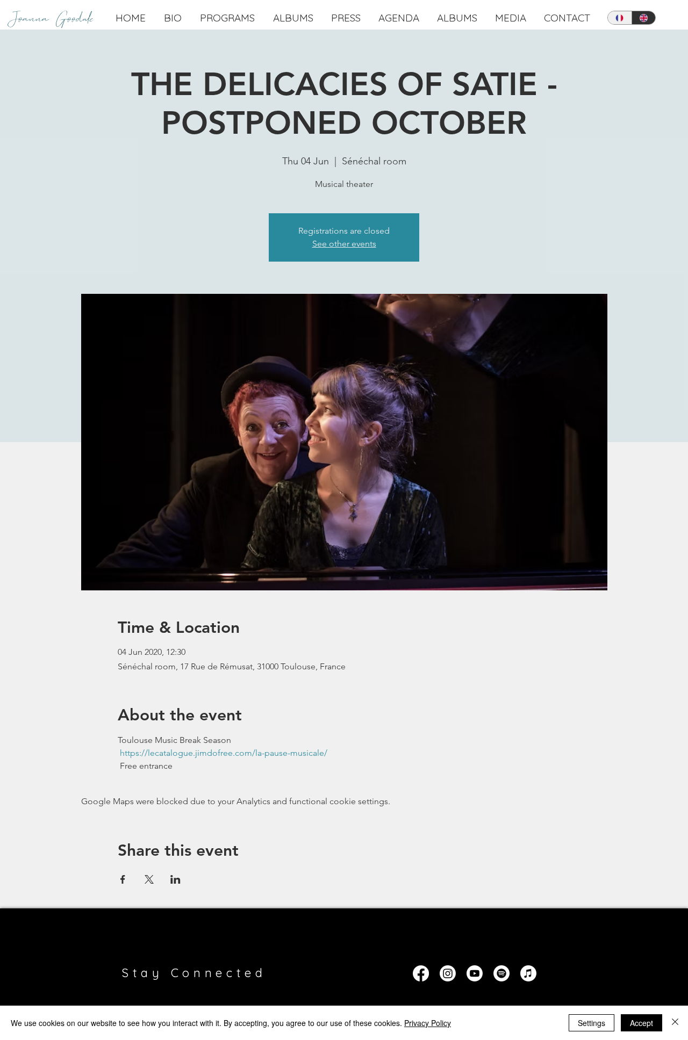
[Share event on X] (149, 879)
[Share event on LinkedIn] (175, 879)
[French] (620, 17)
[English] (644, 17)
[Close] (675, 1022)
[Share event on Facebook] (123, 879)
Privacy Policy (427, 1022)
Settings (591, 1022)
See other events (344, 244)
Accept (641, 1022)
